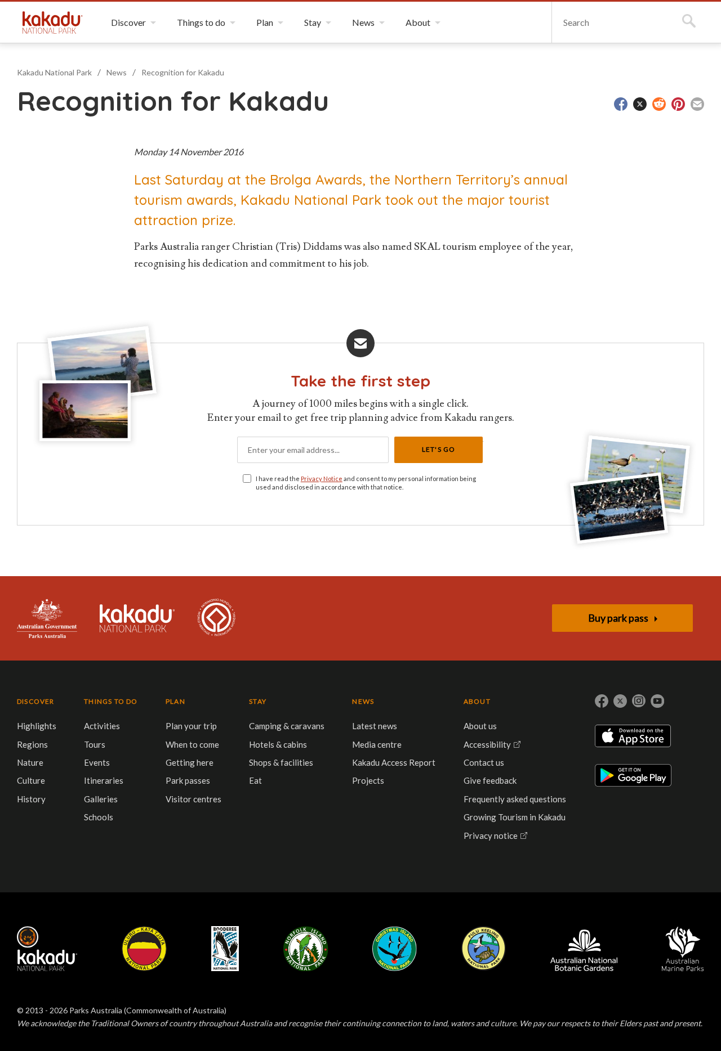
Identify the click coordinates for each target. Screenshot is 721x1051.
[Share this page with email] (697, 104)
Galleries (101, 799)
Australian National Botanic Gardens (583, 948)
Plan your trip (191, 726)
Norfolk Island (305, 948)
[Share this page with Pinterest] (678, 104)
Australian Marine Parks (683, 949)
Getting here (189, 762)
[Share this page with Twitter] (640, 104)
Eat (255, 780)
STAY (257, 701)
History (31, 799)
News (116, 72)
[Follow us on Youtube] (657, 701)
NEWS (363, 701)
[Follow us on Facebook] (601, 701)
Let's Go (439, 449)
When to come (192, 744)
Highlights (36, 726)
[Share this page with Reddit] (659, 104)
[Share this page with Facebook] (620, 104)
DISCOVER (36, 701)
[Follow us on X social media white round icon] (620, 701)
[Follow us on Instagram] (639, 701)
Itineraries (103, 780)
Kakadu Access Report (393, 762)
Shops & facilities (281, 762)
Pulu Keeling (483, 948)
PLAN (175, 701)
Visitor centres (193, 799)
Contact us (484, 762)
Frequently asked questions (515, 799)
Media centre (377, 744)
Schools (98, 817)
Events (97, 762)
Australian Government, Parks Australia (47, 618)
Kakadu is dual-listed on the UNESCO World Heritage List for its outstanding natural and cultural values (216, 618)
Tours (94, 744)
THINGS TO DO (110, 701)
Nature (30, 762)
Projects (368, 780)
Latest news (374, 726)
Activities (102, 726)
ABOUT (477, 701)
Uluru (144, 948)
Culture (31, 780)
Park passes (188, 780)
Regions (32, 744)
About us (480, 726)
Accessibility (487, 744)
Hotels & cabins (278, 744)
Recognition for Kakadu (182, 72)
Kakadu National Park (53, 22)
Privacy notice (491, 835)
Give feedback (490, 780)
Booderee (225, 948)
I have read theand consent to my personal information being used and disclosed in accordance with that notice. (366, 483)
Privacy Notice (321, 478)
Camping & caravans (286, 726)
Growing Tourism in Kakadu (515, 817)
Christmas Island (394, 948)
